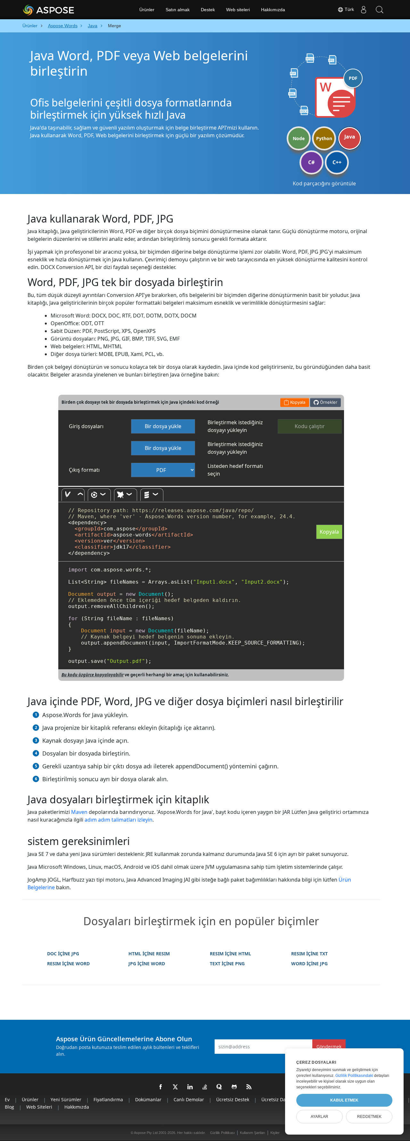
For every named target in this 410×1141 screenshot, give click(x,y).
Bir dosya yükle (163, 426)
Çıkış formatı (84, 469)
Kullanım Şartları (252, 1133)
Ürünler (146, 9)
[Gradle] (99, 494)
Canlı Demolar (189, 1099)
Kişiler (275, 1133)
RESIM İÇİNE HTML (230, 954)
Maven (79, 812)
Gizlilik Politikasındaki (354, 1075)
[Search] (379, 9)
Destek (208, 9)
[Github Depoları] (234, 1087)
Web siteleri (238, 9)
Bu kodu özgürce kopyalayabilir (93, 675)
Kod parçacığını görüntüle (324, 183)
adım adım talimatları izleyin (118, 819)
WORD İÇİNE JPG (309, 963)
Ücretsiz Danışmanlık (284, 1099)
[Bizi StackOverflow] (205, 1087)
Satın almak (178, 9)
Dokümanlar (148, 1099)
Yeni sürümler (66, 1099)
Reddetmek (369, 1116)
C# (311, 162)
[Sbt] (151, 494)
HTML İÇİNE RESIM (149, 954)
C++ (336, 162)
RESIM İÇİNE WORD (68, 963)
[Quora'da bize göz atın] (220, 1087)
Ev (7, 1099)
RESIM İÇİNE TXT (309, 954)
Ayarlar (319, 1116)
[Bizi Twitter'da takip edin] (175, 1087)
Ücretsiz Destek (232, 1099)
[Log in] (363, 9)
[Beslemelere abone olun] (249, 1087)
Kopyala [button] (297, 402)
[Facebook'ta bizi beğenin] (161, 1087)
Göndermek (328, 1047)
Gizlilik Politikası (222, 1133)
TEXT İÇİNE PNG (227, 963)
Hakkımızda (273, 9)
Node (299, 138)
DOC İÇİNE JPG (63, 954)
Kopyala (329, 531)
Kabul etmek (344, 1100)
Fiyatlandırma (108, 1099)
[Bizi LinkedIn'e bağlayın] (190, 1087)
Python (324, 138)
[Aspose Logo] (65, 10)
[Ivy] (125, 494)
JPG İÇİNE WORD (146, 963)
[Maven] (73, 494)
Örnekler (328, 402)
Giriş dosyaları (86, 426)
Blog (9, 1107)
